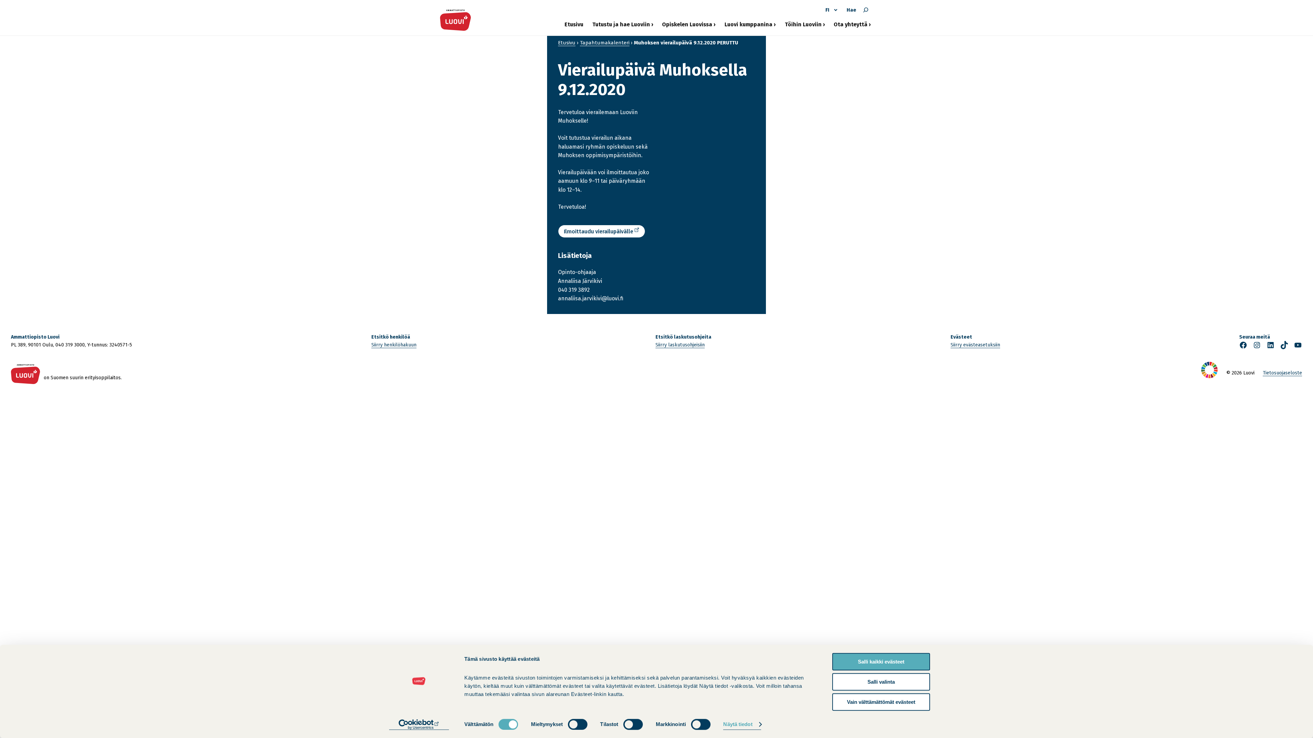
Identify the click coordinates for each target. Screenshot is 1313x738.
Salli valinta (881, 682)
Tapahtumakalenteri (604, 43)
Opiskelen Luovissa (687, 27)
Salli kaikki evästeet (881, 662)
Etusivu (574, 24)
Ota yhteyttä (850, 27)
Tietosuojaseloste (1282, 373)
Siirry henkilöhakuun (393, 345)
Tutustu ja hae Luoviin (621, 27)
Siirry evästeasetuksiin (975, 345)
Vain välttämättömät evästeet (881, 702)
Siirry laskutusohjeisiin (680, 345)
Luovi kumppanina (748, 27)
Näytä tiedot (737, 724)
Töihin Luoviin (803, 27)
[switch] (577, 724)
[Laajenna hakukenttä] (865, 9)
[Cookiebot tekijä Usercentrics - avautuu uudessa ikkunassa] (419, 725)
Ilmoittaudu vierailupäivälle (598, 231)
